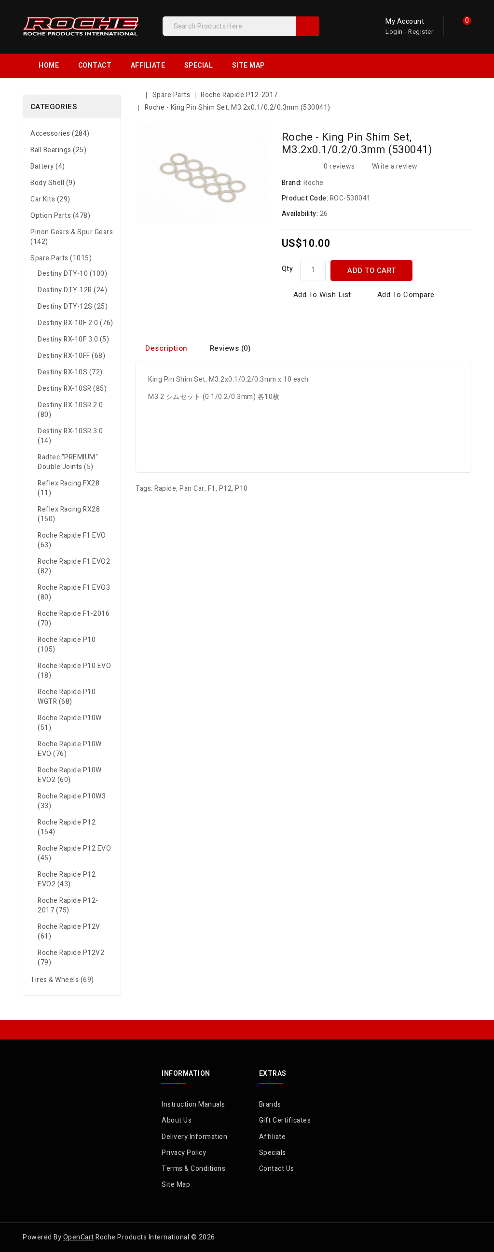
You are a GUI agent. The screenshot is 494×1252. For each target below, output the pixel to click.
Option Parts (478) (60, 216)
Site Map (248, 65)
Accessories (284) (60, 133)
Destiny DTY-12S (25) (73, 306)
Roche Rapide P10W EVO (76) (70, 749)
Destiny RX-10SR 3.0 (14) (70, 436)
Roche (313, 183)
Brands (270, 1104)
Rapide (165, 489)
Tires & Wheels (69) (62, 980)
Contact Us (276, 1169)
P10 (241, 489)
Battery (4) (47, 166)
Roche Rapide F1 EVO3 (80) (74, 592)
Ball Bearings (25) (58, 150)
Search (307, 26)
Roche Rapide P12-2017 (239, 95)
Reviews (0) (230, 348)
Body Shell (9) (52, 183)
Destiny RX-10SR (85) (72, 389)
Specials (272, 1153)
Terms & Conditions (193, 1169)
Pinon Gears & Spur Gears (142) (71, 237)
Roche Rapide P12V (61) (69, 931)
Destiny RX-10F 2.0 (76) (75, 323)
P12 (225, 489)
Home (49, 65)
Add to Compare (406, 294)
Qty (287, 269)
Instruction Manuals (193, 1104)
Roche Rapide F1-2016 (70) (74, 618)
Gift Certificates (285, 1120)
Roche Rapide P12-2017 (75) (68, 905)
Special (198, 65)
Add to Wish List (322, 294)
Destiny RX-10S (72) (70, 372)
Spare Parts (171, 95)
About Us (177, 1120)
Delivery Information (194, 1137)
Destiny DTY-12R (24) (72, 290)
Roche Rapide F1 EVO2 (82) (74, 566)
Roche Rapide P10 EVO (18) (74, 671)
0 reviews (339, 166)
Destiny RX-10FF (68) (71, 356)
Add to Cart (371, 270)
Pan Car (192, 489)
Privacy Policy (184, 1153)
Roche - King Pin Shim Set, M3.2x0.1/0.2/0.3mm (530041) (237, 107)
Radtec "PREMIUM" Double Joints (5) (68, 462)
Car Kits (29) (50, 199)
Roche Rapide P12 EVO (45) (74, 853)
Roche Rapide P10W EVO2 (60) (70, 775)
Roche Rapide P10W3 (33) (72, 801)
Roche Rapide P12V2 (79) (71, 957)
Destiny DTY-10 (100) (72, 274)
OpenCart (78, 1237)
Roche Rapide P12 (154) (67, 827)
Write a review (395, 166)
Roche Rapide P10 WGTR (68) (67, 697)
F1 (212, 489)
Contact (95, 65)
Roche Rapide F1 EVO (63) (72, 540)
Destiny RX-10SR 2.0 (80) (70, 410)
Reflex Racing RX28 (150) (69, 514)
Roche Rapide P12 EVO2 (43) (67, 879)
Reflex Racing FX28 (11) (68, 488)
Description (166, 348)
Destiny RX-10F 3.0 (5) (73, 339)
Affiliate (148, 65)
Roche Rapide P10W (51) (70, 723)
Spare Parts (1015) (61, 258)
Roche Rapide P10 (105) (67, 644)
